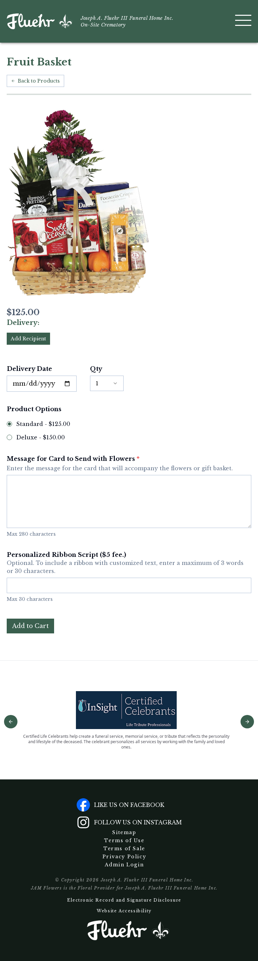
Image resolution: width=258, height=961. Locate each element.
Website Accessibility (124, 910)
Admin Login (124, 865)
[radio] (9, 424)
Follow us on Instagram (138, 822)
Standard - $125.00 (43, 424)
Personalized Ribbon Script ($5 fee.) (125, 562)
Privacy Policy (124, 857)
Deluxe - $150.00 (40, 437)
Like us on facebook (129, 805)
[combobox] (107, 383)
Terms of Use (124, 840)
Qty (96, 369)
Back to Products (39, 81)
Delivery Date (29, 369)
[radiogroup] (129, 430)
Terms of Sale (124, 849)
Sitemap (124, 832)
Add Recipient (28, 339)
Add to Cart (30, 626)
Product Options (34, 409)
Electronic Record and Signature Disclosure (124, 900)
